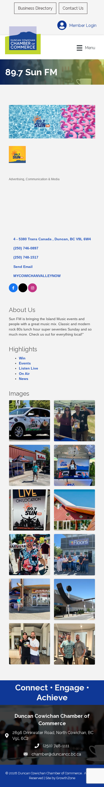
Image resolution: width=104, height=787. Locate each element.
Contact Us (73, 8)
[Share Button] (14, 170)
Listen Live (28, 368)
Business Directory (35, 8)
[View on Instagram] (32, 291)
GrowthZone (65, 778)
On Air (24, 374)
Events (25, 363)
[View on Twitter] (22, 291)
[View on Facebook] (13, 291)
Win (22, 358)
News (23, 379)
